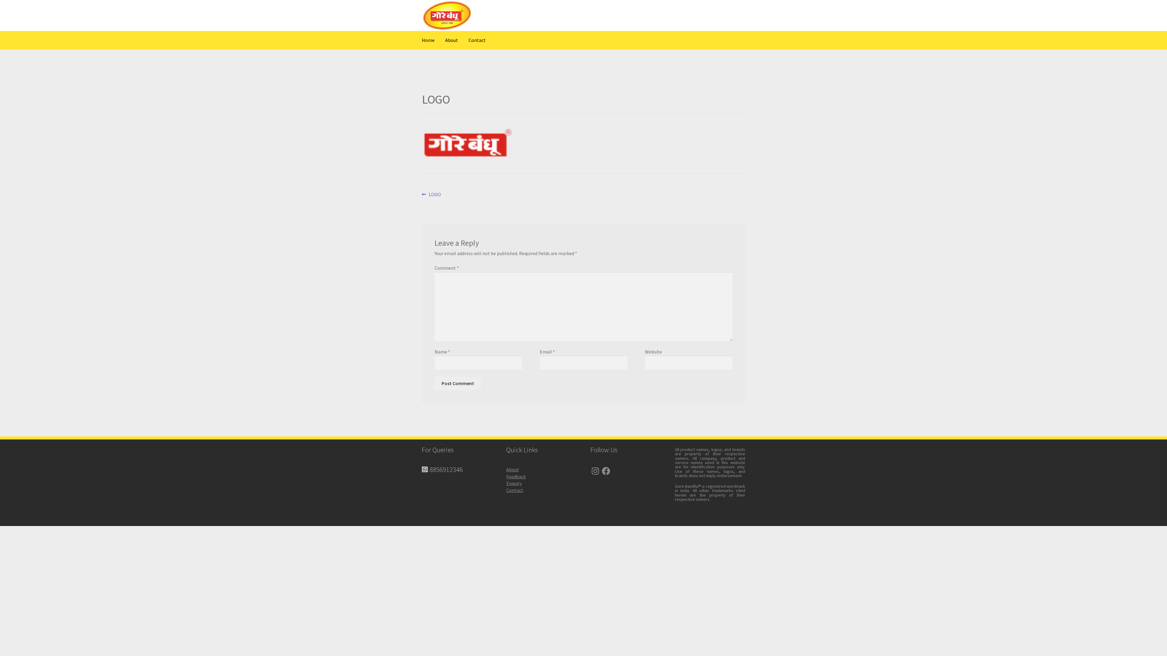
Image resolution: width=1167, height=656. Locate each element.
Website (653, 352)
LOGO (435, 195)
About (451, 40)
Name (442, 352)
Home (428, 40)
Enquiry (514, 483)
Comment (447, 268)
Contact (477, 40)
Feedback (516, 476)
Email (547, 352)
